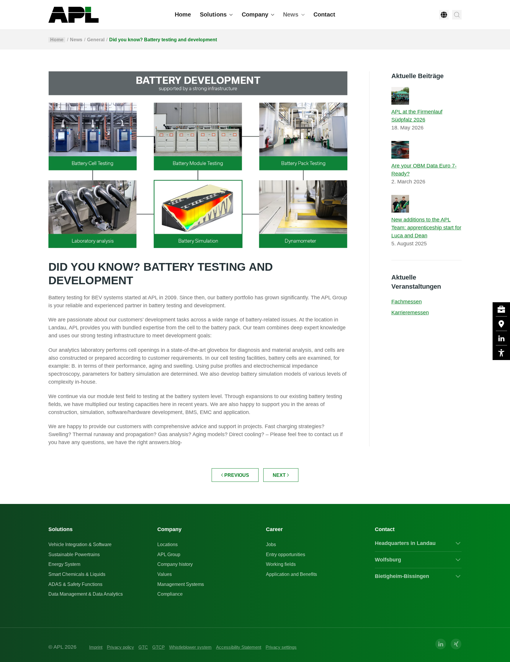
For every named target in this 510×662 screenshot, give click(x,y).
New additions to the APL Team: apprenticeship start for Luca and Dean (426, 228)
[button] (444, 15)
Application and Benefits (291, 574)
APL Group (168, 554)
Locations (167, 544)
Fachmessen (406, 302)
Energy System (64, 564)
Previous (236, 475)
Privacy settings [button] (281, 647)
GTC (143, 647)
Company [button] (255, 14)
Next (279, 475)
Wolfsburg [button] (388, 560)
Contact (324, 14)
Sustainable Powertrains (74, 554)
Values (164, 574)
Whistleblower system (190, 647)
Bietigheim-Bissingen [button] (402, 576)
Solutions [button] (213, 14)
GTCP (158, 647)
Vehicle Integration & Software (80, 544)
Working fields (281, 564)
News (76, 39)
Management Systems (180, 584)
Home (183, 14)
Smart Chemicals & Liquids (76, 574)
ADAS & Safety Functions (75, 584)
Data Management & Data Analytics (85, 594)
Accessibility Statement (238, 647)
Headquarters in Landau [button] (405, 543)
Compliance (170, 594)
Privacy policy (120, 647)
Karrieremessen (410, 313)
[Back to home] (73, 15)
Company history (175, 564)
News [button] (290, 14)
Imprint (95, 647)
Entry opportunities (285, 554)
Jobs (271, 544)
